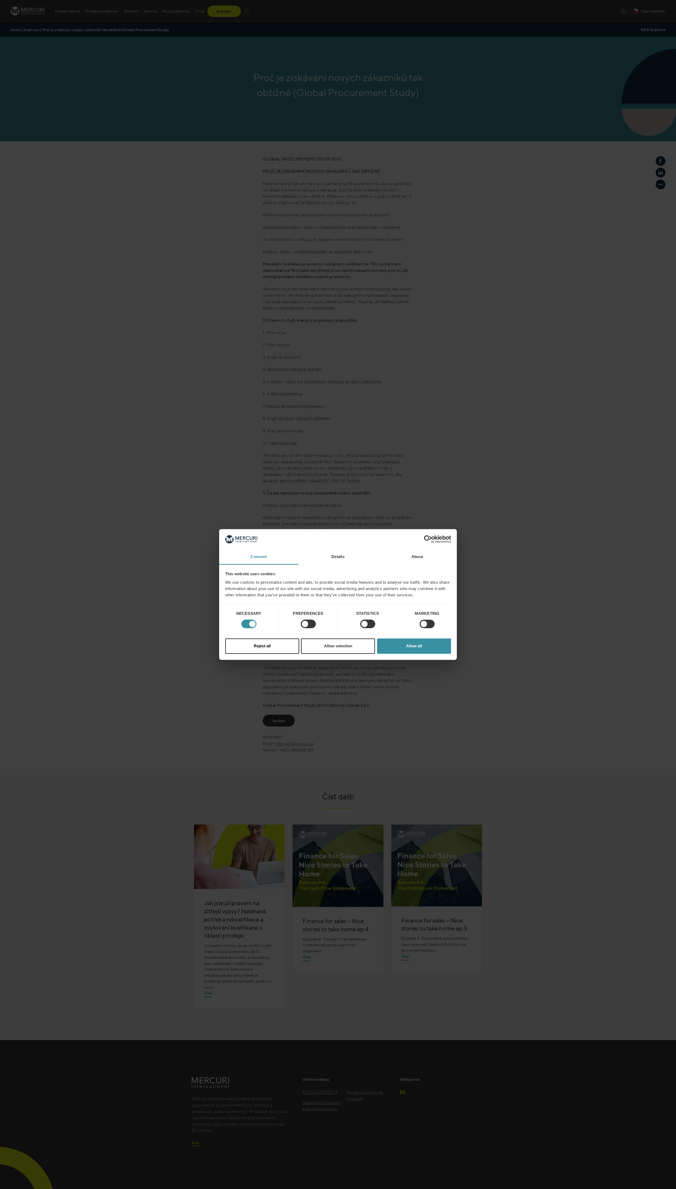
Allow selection (338, 646)
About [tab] (417, 556)
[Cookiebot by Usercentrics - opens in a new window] (428, 539)
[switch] (308, 624)
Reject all (262, 646)
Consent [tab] (259, 556)
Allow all (414, 646)
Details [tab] (338, 556)
